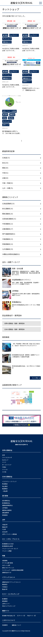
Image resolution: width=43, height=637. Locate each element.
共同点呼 (4, 532)
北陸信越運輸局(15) (9, 219)
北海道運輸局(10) (8, 203)
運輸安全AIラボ (6, 572)
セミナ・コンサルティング (10, 594)
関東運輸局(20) (7, 213)
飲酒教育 (4, 599)
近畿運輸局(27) (7, 229)
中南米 (4, 467)
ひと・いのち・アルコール (10, 539)
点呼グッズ (6, 125)
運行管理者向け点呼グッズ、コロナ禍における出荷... (11, 132)
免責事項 (4, 625)
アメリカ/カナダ (7, 457)
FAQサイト (30, 615)
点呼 (3, 520)
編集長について (16, 625)
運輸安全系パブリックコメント (11, 582)
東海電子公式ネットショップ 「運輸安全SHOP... (30, 89)
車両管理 (4, 515)
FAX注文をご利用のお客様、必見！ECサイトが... (11, 49)
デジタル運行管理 (7, 563)
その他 (4, 472)
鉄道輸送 (4, 484)
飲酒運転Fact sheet (7, 544)
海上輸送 (4, 486)
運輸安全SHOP (7, 42)
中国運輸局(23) (7, 239)
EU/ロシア (5, 460)
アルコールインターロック (10, 548)
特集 (3, 556)
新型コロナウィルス (8, 568)
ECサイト (20, 615)
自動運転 (4, 560)
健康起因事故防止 (7, 505)
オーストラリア (6, 465)
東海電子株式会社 (7, 615)
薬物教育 (4, 601)
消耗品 (4, 118)
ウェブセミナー (14, 35)
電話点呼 (4, 527)
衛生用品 (11, 118)
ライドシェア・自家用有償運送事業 (12, 570)
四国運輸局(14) (7, 244)
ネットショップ (7, 39)
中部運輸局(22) (7, 224)
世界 (3, 455)
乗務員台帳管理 (6, 510)
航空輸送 (4, 489)
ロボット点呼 (6, 565)
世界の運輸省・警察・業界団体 (14, 323)
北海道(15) (6, 157)
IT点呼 (4, 529)
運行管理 (5, 35)
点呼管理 (4, 508)
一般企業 (4, 491)
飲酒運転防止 (6, 503)
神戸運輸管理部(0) (8, 234)
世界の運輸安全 (7, 450)
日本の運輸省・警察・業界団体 (14, 329)
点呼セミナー (6, 604)
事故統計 (4, 584)
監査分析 (4, 589)
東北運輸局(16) (7, 208)
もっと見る (35, 378)
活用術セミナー (27, 82)
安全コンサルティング (8, 606)
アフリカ (4, 469)
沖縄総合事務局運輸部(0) (11, 254)
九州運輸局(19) (7, 249)
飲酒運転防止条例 (7, 546)
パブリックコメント (8, 577)
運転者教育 (5, 513)
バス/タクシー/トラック (9, 481)
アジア (4, 462)
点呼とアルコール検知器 (9, 111)
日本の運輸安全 (7, 477)
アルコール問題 (6, 551)
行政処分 (4, 587)
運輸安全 (12, 114)
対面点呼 (4, 524)
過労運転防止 (6, 500)
